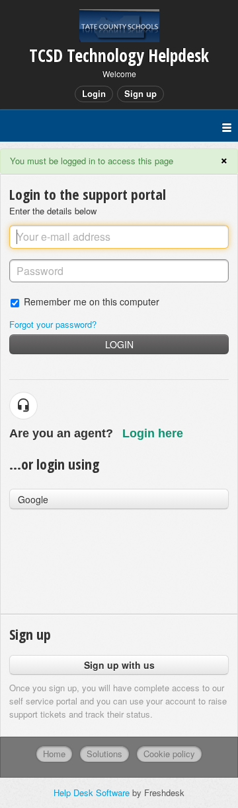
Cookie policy (169, 753)
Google (33, 499)
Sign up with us (119, 664)
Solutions (104, 753)
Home (54, 753)
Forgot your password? (53, 324)
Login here (152, 433)
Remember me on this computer (91, 301)
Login (119, 344)
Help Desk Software (93, 792)
